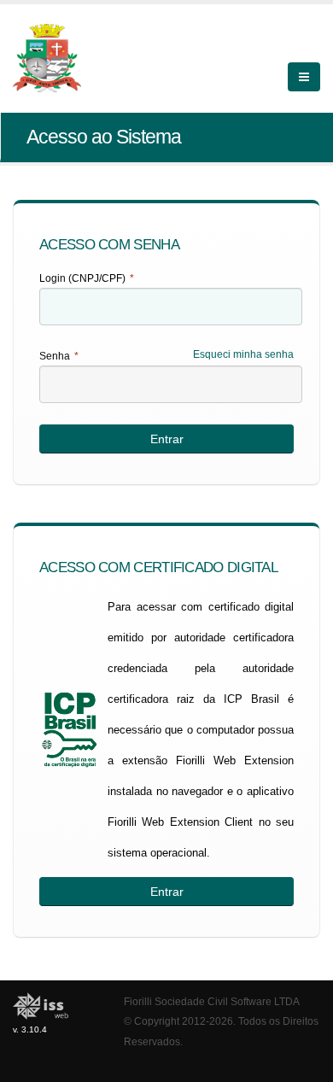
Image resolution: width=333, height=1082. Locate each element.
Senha (59, 356)
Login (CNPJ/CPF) (86, 278)
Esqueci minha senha (243, 354)
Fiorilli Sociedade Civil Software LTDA (212, 1001)
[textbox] (170, 306)
